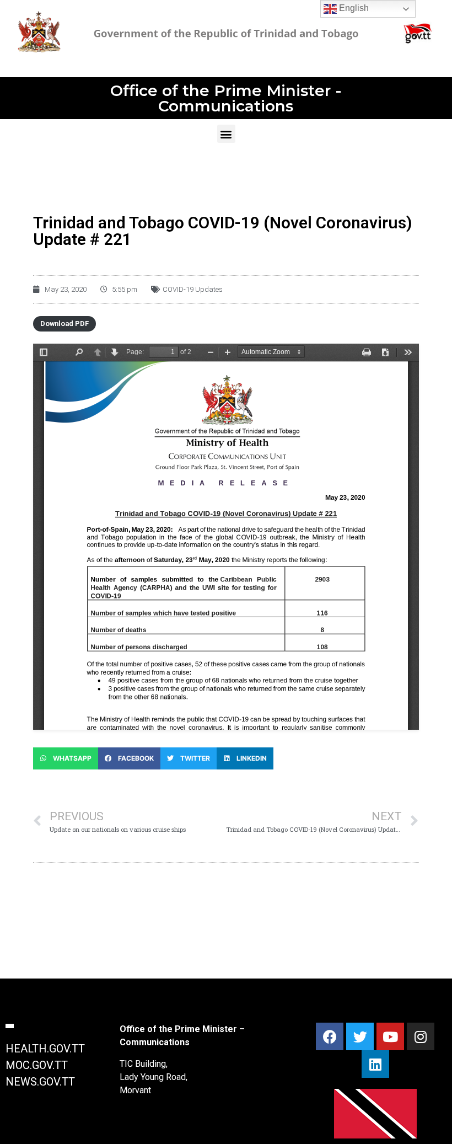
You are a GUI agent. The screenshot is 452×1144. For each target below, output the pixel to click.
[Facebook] (329, 1036)
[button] (226, 134)
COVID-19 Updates (193, 289)
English (353, 8)
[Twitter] (360, 1036)
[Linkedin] (375, 1064)
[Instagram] (420, 1036)
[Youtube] (390, 1036)
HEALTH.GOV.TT (45, 1048)
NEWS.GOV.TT (40, 1081)
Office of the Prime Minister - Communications (226, 98)
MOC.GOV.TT (37, 1065)
